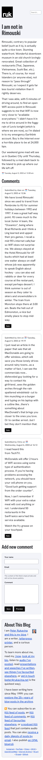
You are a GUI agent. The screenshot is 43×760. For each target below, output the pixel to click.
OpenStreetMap (11, 752)
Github (25, 754)
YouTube (19, 749)
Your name (9, 557)
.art (35, 752)
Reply (8, 326)
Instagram (10, 749)
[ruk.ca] (21, 12)
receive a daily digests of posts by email (21, 736)
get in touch (28, 676)
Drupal (18, 754)
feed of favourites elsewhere (20, 720)
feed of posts (15, 712)
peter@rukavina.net (16, 680)
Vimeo (26, 749)
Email (7, 567)
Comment (9, 582)
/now (18, 656)
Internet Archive (25, 752)
